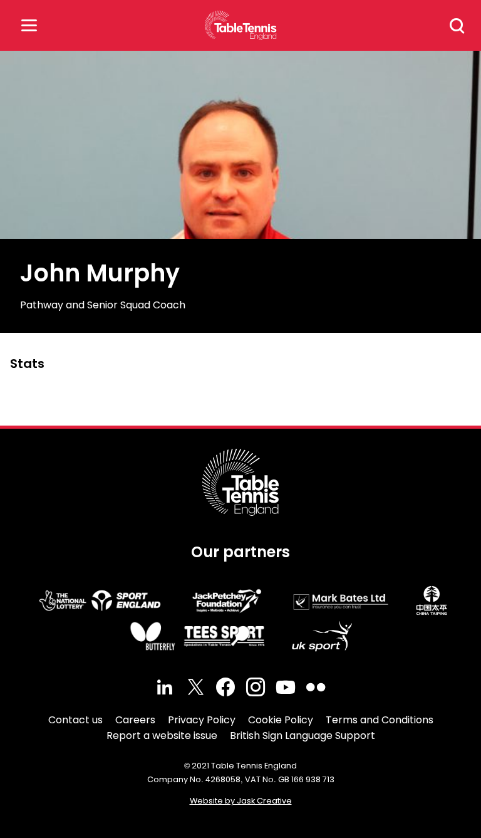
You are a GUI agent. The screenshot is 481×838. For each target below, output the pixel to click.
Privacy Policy (201, 720)
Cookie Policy (280, 720)
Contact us (75, 720)
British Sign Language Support (302, 735)
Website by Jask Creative (241, 800)
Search (457, 25)
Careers (135, 720)
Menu (29, 25)
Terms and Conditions (379, 720)
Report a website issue (161, 735)
